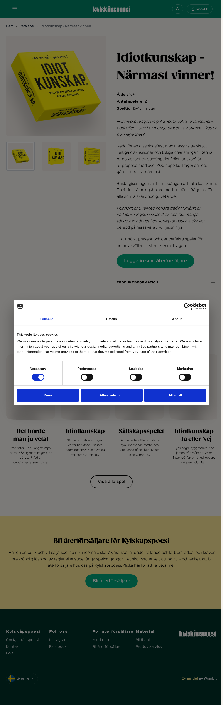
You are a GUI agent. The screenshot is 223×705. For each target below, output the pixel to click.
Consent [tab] (46, 319)
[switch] (87, 377)
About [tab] (177, 319)
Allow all (175, 395)
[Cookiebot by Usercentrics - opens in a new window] (187, 306)
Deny (48, 395)
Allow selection (111, 395)
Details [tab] (111, 319)
